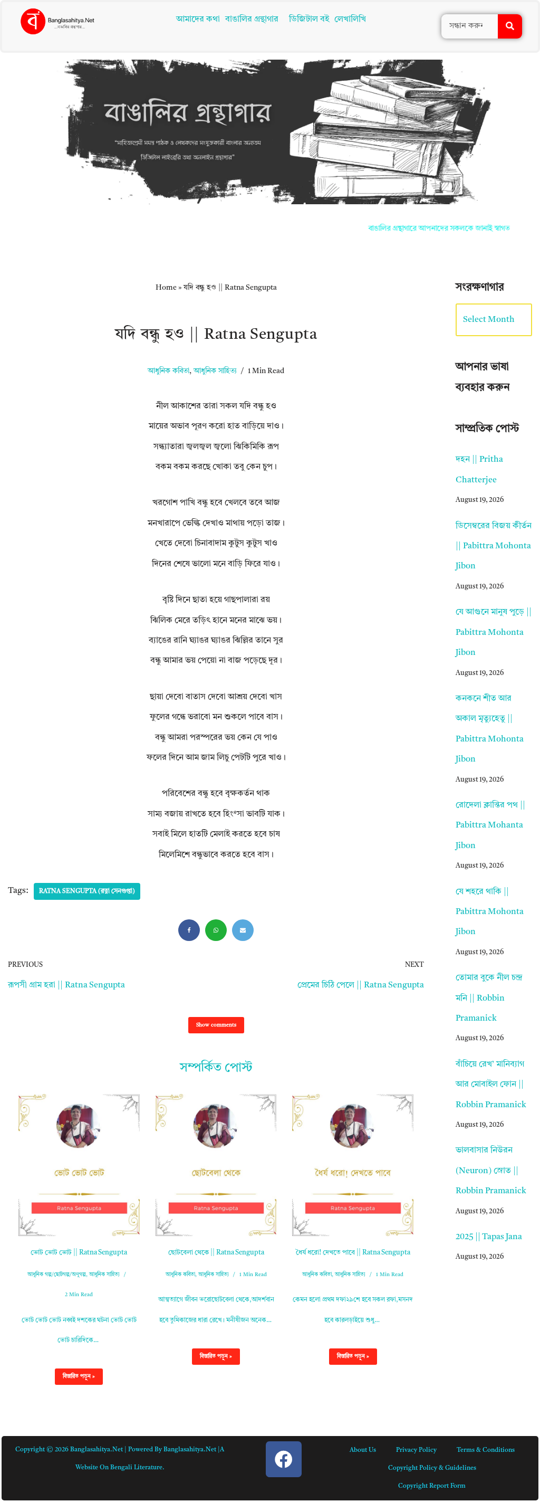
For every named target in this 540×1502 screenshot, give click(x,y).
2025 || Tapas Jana (489, 1237)
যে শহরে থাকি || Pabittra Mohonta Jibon (490, 912)
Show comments (216, 1025)
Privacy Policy (416, 1450)
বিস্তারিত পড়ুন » (75, 1379)
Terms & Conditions (486, 1450)
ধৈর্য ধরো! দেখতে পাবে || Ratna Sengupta (353, 1252)
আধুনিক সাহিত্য (215, 371)
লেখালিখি (352, 19)
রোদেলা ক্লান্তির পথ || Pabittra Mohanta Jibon (490, 825)
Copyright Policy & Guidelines (432, 1468)
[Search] (510, 26)
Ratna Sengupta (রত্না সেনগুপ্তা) (87, 891)
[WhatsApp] (216, 930)
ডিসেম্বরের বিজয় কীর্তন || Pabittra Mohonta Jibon (494, 546)
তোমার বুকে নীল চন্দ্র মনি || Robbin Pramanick (489, 998)
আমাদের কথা (195, 19)
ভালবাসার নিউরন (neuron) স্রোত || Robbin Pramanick (491, 1170)
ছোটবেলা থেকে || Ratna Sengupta (216, 1252)
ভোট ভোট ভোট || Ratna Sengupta (79, 1252)
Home (166, 287)
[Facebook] (189, 930)
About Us (363, 1450)
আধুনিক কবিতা (168, 371)
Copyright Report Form (432, 1486)
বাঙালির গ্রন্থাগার (249, 19)
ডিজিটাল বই (311, 19)
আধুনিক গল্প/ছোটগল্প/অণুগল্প (56, 1274)
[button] (254, 19)
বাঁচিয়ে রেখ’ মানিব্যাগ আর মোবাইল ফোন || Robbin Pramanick (491, 1084)
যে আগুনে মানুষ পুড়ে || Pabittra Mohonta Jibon (494, 632)
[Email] (243, 930)
